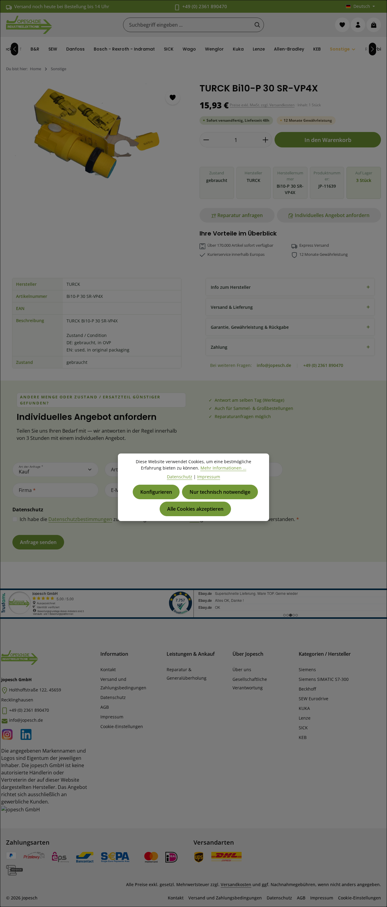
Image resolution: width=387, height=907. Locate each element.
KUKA (304, 708)
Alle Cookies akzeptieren (195, 509)
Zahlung (290, 347)
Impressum (111, 717)
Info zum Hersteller (290, 287)
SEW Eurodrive (313, 698)
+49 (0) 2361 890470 (204, 6)
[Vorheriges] (14, 49)
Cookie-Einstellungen (121, 726)
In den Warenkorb (327, 139)
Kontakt (108, 669)
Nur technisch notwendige (220, 492)
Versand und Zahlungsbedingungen (123, 683)
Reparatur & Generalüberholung (187, 674)
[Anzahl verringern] (206, 139)
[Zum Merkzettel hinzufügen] (172, 97)
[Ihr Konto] (358, 25)
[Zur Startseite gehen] (29, 25)
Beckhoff (307, 689)
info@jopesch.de (274, 365)
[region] (97, 148)
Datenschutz (113, 697)
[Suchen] (257, 25)
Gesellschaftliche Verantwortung (250, 683)
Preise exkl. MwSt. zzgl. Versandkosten (262, 104)
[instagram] (9, 733)
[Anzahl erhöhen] (265, 139)
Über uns (242, 669)
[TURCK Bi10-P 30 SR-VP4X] (96, 134)
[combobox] (187, 25)
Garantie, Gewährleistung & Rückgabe (290, 327)
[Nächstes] (372, 49)
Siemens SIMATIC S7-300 (324, 679)
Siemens (307, 669)
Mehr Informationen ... (223, 468)
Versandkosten (236, 884)
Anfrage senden (38, 542)
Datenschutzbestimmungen (80, 519)
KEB (303, 737)
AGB (104, 707)
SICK (303, 728)
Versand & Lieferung (290, 307)
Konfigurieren (156, 492)
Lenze (305, 718)
